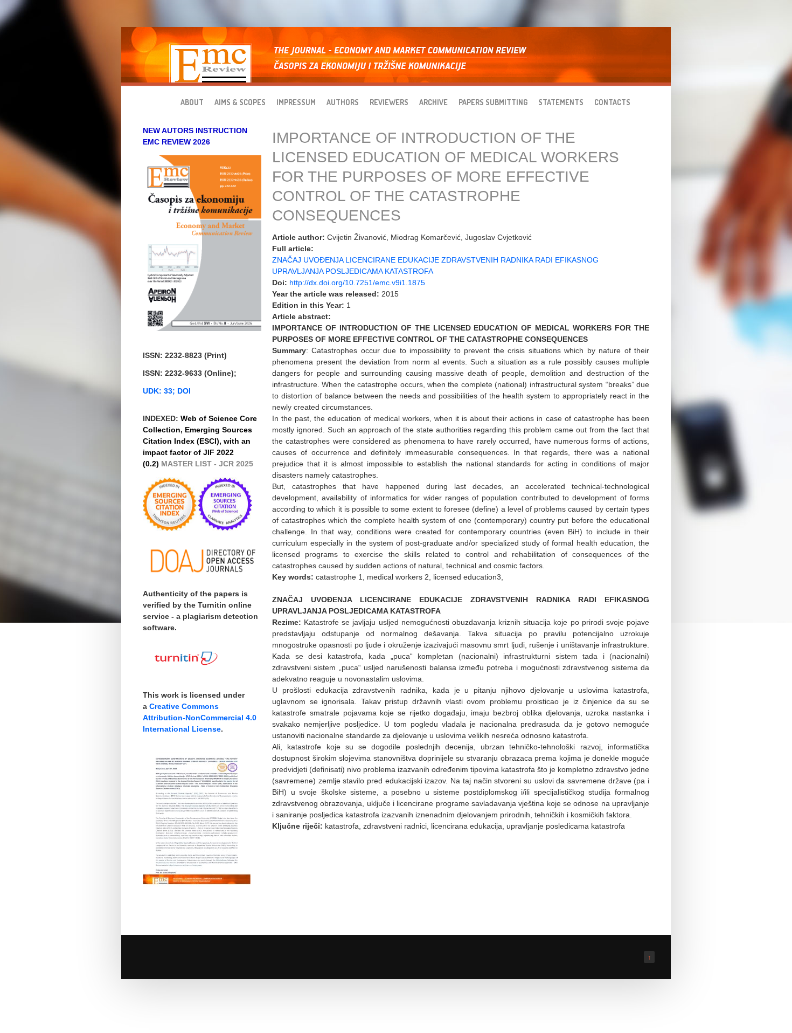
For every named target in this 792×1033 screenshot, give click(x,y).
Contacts (612, 102)
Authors (342, 102)
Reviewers (389, 102)
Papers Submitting (492, 102)
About (192, 102)
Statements (560, 102)
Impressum (296, 102)
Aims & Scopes (240, 102)
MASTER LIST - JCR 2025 (207, 463)
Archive (433, 102)
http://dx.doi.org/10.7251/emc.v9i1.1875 (357, 282)
